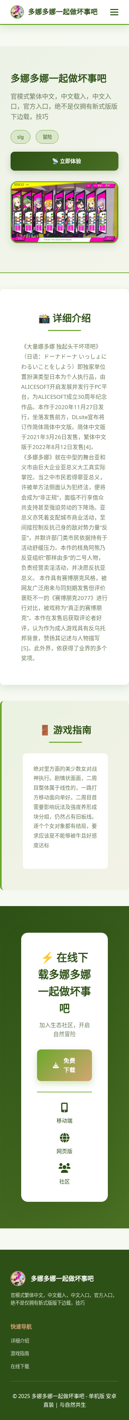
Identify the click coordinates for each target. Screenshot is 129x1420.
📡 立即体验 (66, 161)
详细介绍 (20, 1341)
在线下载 (20, 1366)
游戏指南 (20, 1353)
